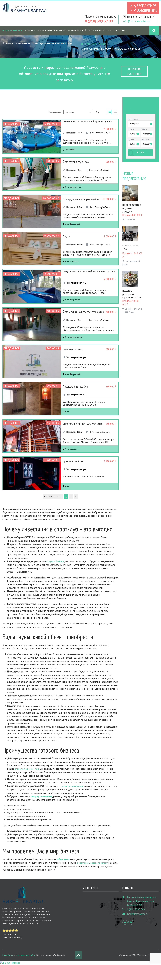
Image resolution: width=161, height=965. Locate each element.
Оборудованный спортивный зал (82, 199)
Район (144, 129)
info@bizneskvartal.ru (136, 21)
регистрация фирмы (72, 786)
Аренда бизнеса (46, 30)
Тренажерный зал (73, 461)
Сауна (66, 236)
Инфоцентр (102, 30)
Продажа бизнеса (12, 30)
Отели (30, 30)
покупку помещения (41, 796)
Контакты (119, 30)
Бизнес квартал (88, 44)
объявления (63, 859)
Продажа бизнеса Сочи (76, 386)
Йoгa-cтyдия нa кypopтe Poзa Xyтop (83, 312)
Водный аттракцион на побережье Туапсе (87, 121)
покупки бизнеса (55, 561)
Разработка (7, 955)
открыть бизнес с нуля (27, 768)
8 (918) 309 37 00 (99, 21)
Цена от (132, 139)
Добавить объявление (134, 71)
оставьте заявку (99, 862)
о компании (83, 862)
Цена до (145, 139)
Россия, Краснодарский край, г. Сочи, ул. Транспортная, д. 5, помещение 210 (142, 901)
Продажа (102, 44)
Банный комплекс (73, 349)
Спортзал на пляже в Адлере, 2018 (83, 424)
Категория (133, 118)
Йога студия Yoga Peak (76, 162)
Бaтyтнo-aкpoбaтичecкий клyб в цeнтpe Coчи (89, 271)
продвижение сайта (25, 955)
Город (131, 129)
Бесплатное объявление (147, 8)
